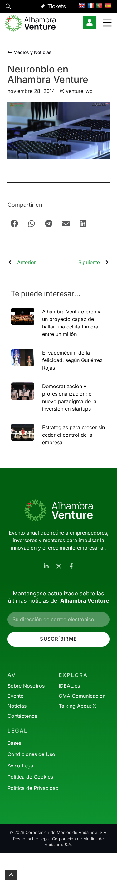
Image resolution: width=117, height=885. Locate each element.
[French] (90, 5)
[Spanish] (108, 5)
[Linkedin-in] (46, 566)
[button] (8, 7)
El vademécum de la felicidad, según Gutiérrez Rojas (72, 360)
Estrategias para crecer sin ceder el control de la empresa (73, 434)
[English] (82, 5)
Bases (14, 743)
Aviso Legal (21, 765)
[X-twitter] (58, 566)
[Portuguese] (99, 5)
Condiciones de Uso (31, 754)
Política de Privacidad (33, 788)
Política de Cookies (30, 777)
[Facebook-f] (71, 566)
